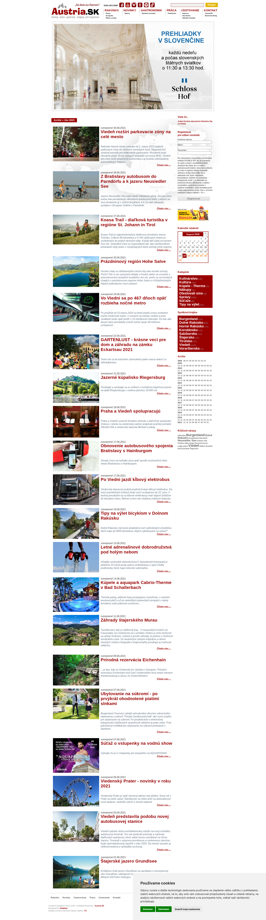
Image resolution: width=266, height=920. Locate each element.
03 (199, 361)
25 (184, 256)
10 (180, 247)
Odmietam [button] (163, 909)
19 (188, 251)
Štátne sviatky (111, 18)
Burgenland (188, 319)
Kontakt (116, 897)
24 (180, 256)
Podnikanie (172, 13)
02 (202, 361)
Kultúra (185, 282)
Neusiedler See (187, 440)
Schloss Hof (201, 441)
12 (188, 247)
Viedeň (184, 345)
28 (197, 256)
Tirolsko (185, 341)
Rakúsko (55, 897)
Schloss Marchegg (186, 443)
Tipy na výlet (189, 304)
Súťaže (185, 301)
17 (180, 251)
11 (184, 247)
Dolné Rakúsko (191, 322)
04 (196, 361)
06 (190, 361)
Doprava (185, 13)
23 (205, 251)
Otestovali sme (191, 293)
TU (202, 193)
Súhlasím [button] (148, 909)
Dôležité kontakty (188, 18)
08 (184, 361)
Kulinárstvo (188, 278)
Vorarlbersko (189, 348)
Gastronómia (80, 897)
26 (188, 256)
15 (201, 247)
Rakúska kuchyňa (148, 13)
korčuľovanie (183, 449)
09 (187, 366)
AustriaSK (209, 13)
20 (193, 251)
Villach (203, 446)
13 (193, 247)
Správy (127, 13)
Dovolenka (186, 15)
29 (201, 256)
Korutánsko (188, 330)
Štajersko (186, 337)
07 (187, 361)
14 (197, 247)
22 (201, 251)
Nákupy (185, 290)
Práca (92, 897)
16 (205, 247)
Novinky (66, 897)
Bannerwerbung (211, 15)
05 (193, 361)
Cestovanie (104, 897)
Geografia (109, 15)
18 (184, 251)
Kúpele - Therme (192, 286)
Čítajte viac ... (164, 164)
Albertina (182, 435)
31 (180, 260)
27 (193, 256)
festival (209, 446)
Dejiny (108, 13)
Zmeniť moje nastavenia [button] (187, 909)
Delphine (64, 908)
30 (205, 256)
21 (197, 251)
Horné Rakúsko (191, 326)
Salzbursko (188, 334)
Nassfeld (203, 438)
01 (205, 361)
